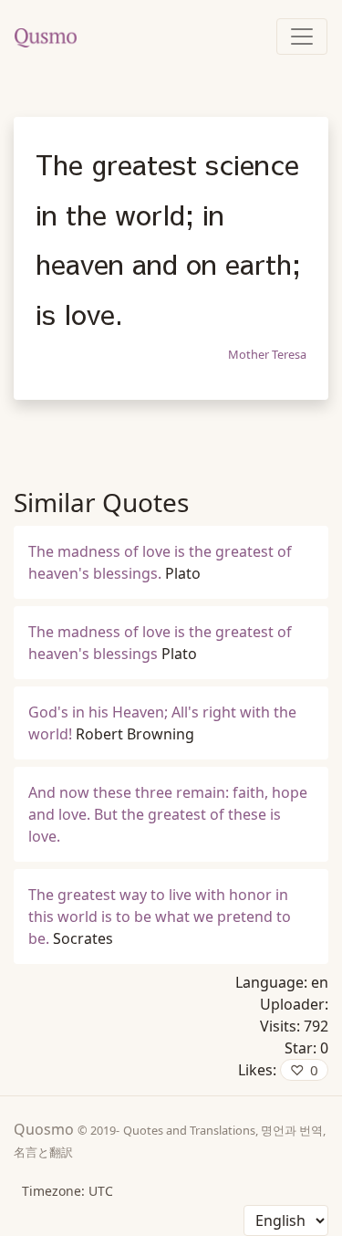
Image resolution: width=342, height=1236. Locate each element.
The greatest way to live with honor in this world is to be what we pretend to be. (159, 916)
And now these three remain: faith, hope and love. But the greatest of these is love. (167, 814)
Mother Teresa (267, 354)
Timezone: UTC (67, 1190)
